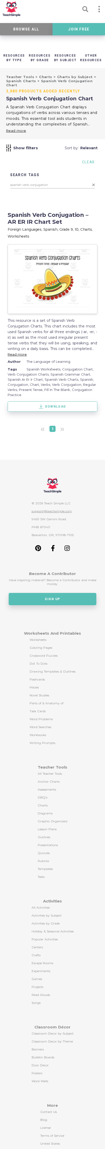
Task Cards (38, 711)
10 (76, 229)
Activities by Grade (46, 923)
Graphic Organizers (52, 821)
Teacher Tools (20, 77)
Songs (36, 1003)
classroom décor (52, 1027)
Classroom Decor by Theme (52, 1041)
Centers (37, 947)
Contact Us (48, 1112)
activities (52, 901)
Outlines (44, 837)
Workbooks (38, 735)
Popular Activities (45, 939)
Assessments (47, 789)
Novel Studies (39, 695)
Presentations (48, 845)
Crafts (36, 955)
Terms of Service (52, 1135)
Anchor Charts (49, 781)
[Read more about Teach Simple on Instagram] (67, 549)
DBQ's (42, 797)
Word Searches (40, 727)
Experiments (41, 971)
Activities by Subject (47, 915)
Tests (41, 877)
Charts (46, 77)
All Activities (41, 907)
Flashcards (37, 679)
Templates (45, 869)
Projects (37, 987)
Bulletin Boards (43, 1057)
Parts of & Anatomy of (46, 703)
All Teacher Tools (50, 773)
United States (50, 1143)
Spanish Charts (21, 81)
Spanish (50, 229)
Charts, (86, 229)
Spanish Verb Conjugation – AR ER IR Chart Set (48, 218)
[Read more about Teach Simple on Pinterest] (38, 549)
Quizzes (44, 853)
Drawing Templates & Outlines (52, 671)
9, (73, 229)
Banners (38, 1049)
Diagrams (45, 813)
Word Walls (40, 1081)
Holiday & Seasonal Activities (53, 931)
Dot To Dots (38, 663)
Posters (37, 1073)
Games (37, 979)
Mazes (34, 687)
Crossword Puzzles (44, 655)
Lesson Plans (47, 829)
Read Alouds (41, 995)
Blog (43, 1120)
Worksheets (18, 236)
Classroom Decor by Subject (53, 1033)
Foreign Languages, (25, 229)
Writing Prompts (42, 743)
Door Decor (40, 1065)
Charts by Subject (75, 77)
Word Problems (41, 719)
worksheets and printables (52, 633)
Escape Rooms (42, 963)
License (45, 1128)
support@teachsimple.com (52, 511)
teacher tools (52, 767)
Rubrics (43, 861)
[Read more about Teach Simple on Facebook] (53, 549)
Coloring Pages (41, 648)
